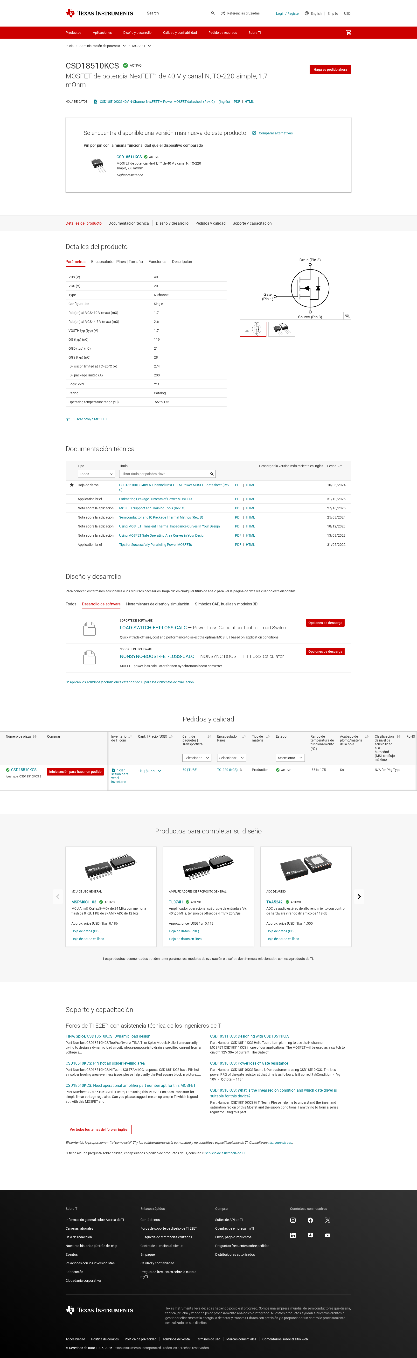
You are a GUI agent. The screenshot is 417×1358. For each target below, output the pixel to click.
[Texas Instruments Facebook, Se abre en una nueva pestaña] (310, 1222)
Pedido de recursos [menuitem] (222, 33)
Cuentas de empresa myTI (234, 1228)
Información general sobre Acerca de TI (95, 1220)
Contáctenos (150, 1220)
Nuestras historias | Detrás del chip (91, 1246)
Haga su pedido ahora (330, 69)
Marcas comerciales (241, 1339)
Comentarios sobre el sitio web (285, 1339)
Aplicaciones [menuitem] (102, 33)
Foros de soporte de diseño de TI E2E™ (168, 1228)
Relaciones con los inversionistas (90, 1263)
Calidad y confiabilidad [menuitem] (180, 33)
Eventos (72, 1254)
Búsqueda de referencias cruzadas (166, 1237)
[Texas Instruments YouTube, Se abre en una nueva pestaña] (328, 1237)
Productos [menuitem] (73, 33)
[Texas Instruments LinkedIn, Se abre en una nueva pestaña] (293, 1237)
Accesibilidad (75, 1339)
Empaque (147, 1254)
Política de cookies (105, 1339)
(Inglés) (224, 102)
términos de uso (280, 1142)
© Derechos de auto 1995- (89, 1348)
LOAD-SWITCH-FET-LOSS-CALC (153, 627)
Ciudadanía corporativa (83, 1280)
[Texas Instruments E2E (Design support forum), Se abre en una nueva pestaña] (310, 1237)
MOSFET (138, 46)
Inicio (70, 46)
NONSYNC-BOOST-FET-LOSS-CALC (157, 656)
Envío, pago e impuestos (233, 1237)
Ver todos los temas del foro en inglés (98, 1129)
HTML (249, 102)
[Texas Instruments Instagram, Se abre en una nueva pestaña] (293, 1222)
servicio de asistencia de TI (225, 1153)
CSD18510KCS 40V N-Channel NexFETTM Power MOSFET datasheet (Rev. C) (157, 102)
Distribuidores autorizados (235, 1254)
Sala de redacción (79, 1237)
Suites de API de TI (229, 1220)
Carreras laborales (79, 1228)
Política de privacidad (141, 1339)
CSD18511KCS (129, 157)
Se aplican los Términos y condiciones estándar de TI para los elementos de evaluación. (130, 682)
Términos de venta (176, 1339)
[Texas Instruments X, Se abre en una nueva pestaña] (328, 1222)
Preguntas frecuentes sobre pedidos (242, 1246)
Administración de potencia (99, 46)
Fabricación (74, 1272)
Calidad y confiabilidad (157, 1263)
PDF (237, 102)
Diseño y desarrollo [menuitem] (137, 33)
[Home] (99, 13)
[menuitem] (348, 33)
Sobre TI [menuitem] (255, 33)
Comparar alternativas (276, 133)
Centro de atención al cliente (161, 1246)
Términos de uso (208, 1339)
